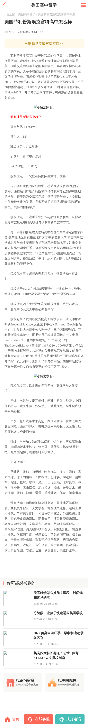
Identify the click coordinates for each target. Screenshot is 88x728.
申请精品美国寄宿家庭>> (44, 44)
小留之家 (9, 14)
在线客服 (42, 719)
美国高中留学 (26, 14)
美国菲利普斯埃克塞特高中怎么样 (58, 14)
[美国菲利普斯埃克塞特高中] (44, 376)
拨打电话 (73, 719)
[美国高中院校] (44, 107)
